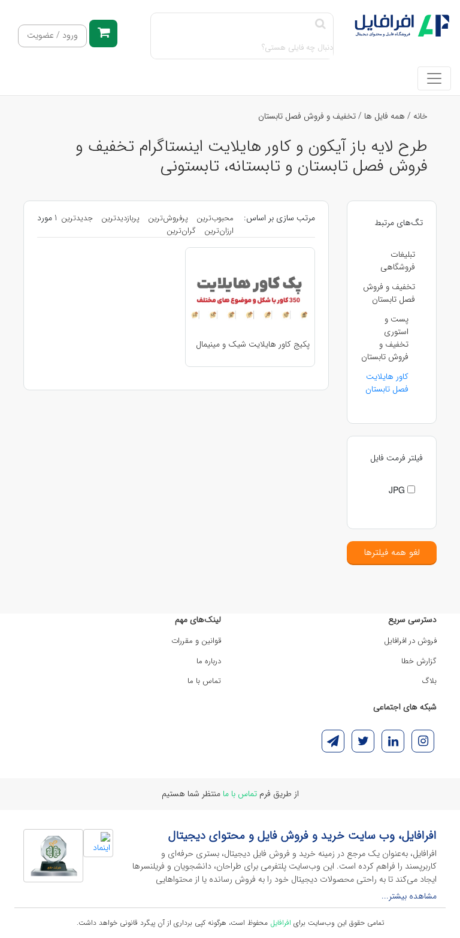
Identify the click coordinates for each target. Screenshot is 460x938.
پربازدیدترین (120, 218)
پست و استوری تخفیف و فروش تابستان (384, 337)
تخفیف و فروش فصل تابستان (307, 116)
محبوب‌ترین (215, 218)
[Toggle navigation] (434, 78)
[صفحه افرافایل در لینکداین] (393, 741)
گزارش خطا (419, 661)
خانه (420, 116)
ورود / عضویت (52, 36)
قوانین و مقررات (196, 641)
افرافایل (280, 922)
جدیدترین (77, 218)
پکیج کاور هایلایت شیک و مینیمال (253, 344)
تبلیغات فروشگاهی (397, 261)
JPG (398, 490)
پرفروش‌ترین (168, 218)
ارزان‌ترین (219, 230)
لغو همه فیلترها (392, 552)
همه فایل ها (384, 116)
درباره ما (208, 661)
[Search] (320, 24)
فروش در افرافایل (410, 641)
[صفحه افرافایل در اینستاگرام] (422, 741)
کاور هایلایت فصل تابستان (386, 383)
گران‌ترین (181, 230)
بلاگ (429, 681)
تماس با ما (204, 681)
